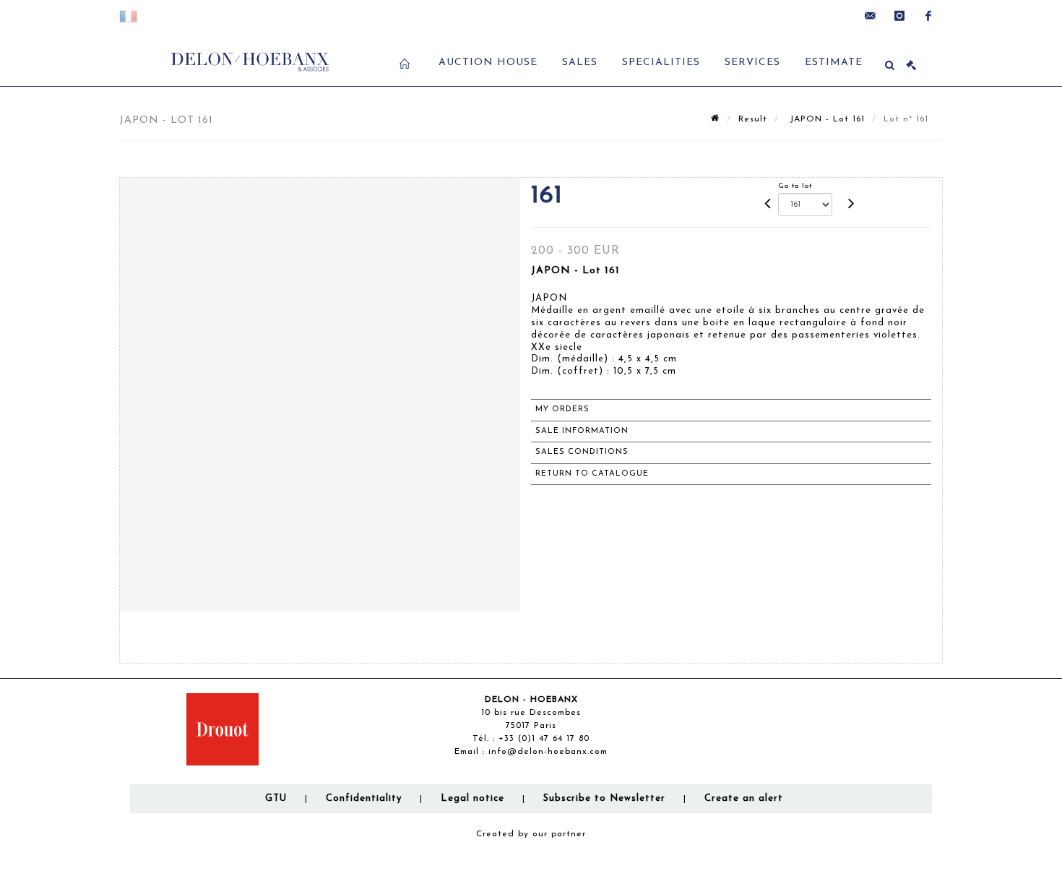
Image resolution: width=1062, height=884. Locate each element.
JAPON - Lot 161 (825, 119)
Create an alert (743, 798)
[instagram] (899, 16)
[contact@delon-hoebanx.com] (870, 16)
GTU (276, 798)
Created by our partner (531, 834)
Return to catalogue (592, 474)
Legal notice (472, 798)
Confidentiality (364, 798)
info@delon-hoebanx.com (548, 751)
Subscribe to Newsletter (604, 798)
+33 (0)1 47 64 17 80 (544, 738)
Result (752, 119)
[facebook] (928, 16)
